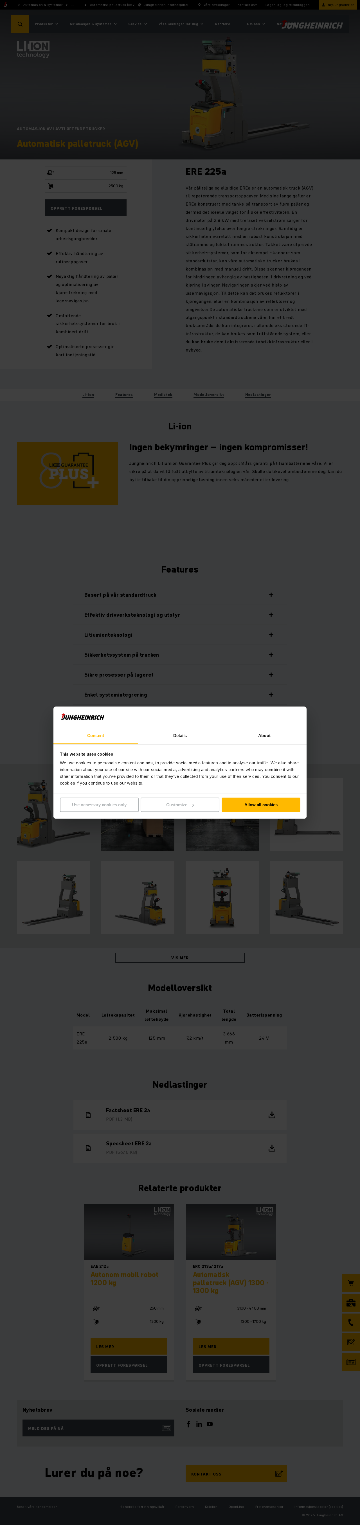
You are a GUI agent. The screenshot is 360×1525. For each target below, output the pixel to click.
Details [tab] (180, 735)
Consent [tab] (95, 735)
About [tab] (264, 735)
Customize (176, 804)
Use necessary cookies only (99, 804)
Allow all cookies (261, 804)
